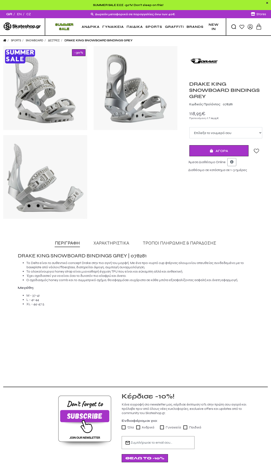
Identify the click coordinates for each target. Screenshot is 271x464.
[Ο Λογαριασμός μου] (250, 26)
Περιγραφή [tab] (67, 243)
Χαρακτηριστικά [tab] (111, 243)
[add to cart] (258, 27)
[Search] (233, 26)
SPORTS (153, 27)
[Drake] (225, 61)
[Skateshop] (22, 26)
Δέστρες (54, 40)
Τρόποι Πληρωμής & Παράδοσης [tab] (179, 243)
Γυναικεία (173, 427)
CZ (28, 14)
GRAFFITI (174, 27)
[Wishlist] (242, 27)
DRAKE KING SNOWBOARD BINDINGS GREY (98, 40)
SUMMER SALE (64, 27)
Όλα (130, 427)
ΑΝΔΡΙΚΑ (91, 27)
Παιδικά (195, 427)
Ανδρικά (148, 427)
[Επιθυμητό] (256, 150)
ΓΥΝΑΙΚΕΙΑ (113, 27)
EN (19, 14)
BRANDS (195, 27)
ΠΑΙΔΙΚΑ (135, 27)
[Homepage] (4, 40)
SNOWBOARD (34, 40)
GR (9, 14)
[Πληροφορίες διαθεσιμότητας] (231, 162)
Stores (261, 14)
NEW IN (214, 27)
